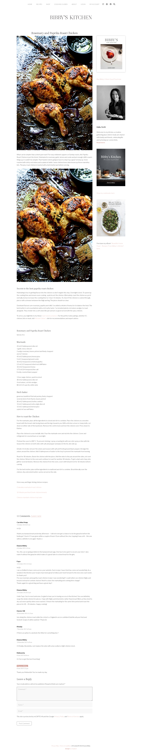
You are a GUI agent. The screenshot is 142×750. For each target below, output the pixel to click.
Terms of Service (73, 716)
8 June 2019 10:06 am (23, 655)
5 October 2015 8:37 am (23, 525)
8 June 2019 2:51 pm (22, 668)
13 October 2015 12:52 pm (24, 564)
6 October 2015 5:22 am (23, 548)
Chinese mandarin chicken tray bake (29, 497)
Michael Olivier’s (41, 318)
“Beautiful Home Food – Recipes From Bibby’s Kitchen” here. (110, 245)
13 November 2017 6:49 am (24, 642)
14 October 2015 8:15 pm (24, 592)
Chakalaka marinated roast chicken (29, 487)
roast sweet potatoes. (49, 316)
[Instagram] (103, 4)
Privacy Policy (59, 716)
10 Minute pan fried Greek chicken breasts (32, 492)
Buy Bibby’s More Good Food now (109, 79)
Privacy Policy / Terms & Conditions (61, 746)
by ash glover (71, 748)
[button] (114, 4)
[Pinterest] (107, 4)
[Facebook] (110, 4)
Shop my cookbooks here (106, 193)
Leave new (36, 515)
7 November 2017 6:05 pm (24, 629)
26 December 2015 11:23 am (25, 613)
